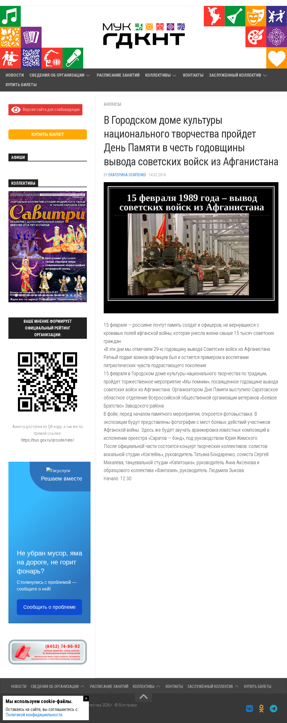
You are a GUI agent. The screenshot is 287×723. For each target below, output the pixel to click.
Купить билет (47, 134)
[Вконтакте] (249, 709)
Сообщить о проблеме (49, 607)
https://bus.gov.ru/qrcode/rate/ (47, 440)
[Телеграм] (274, 709)
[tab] (16, 295)
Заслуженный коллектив (235, 75)
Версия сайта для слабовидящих (50, 109)
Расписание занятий (118, 75)
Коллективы (158, 75)
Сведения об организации (56, 75)
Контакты (193, 75)
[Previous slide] (16, 247)
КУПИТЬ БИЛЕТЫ (21, 84)
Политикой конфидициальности (34, 714)
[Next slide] (79, 247)
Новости (15, 75)
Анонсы (112, 104)
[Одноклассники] (262, 709)
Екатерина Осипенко (127, 175)
